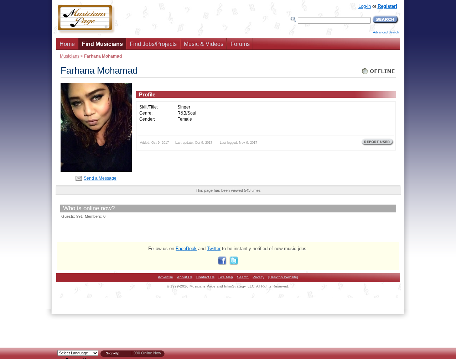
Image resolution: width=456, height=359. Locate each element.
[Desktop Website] (283, 277)
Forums (240, 44)
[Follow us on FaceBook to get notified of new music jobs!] (222, 263)
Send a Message (100, 178)
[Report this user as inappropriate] (377, 145)
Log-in (364, 6)
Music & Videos (203, 44)
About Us (184, 277)
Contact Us (205, 277)
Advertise (165, 277)
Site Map (225, 277)
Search (243, 277)
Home (67, 44)
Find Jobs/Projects (153, 44)
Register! (387, 6)
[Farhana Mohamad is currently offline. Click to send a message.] (378, 74)
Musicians (69, 56)
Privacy (258, 277)
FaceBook (186, 248)
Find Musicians (102, 44)
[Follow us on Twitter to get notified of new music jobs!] (233, 263)
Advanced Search (386, 32)
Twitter (214, 248)
